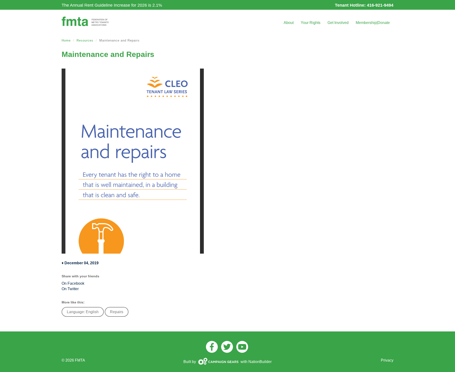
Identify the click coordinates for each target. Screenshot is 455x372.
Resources (85, 40)
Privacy (387, 360)
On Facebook (73, 283)
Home (66, 40)
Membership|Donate (373, 23)
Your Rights (310, 23)
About (289, 23)
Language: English (83, 312)
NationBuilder (260, 362)
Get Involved (338, 23)
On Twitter (70, 289)
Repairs (116, 312)
